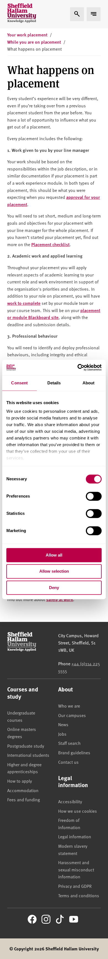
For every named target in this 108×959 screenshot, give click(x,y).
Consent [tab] (19, 382)
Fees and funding (23, 799)
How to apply (19, 781)
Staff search (69, 743)
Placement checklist (50, 244)
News (63, 724)
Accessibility (70, 801)
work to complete (23, 303)
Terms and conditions (78, 895)
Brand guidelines (74, 752)
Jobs (62, 734)
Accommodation (22, 790)
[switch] (94, 496)
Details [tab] (54, 382)
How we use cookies (77, 811)
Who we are (69, 706)
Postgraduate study (25, 746)
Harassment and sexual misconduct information (76, 869)
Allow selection (54, 571)
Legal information (74, 836)
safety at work (59, 599)
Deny (54, 587)
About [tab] (89, 382)
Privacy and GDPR (75, 886)
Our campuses (72, 715)
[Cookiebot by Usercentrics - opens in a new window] (78, 367)
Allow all (54, 555)
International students (28, 755)
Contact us (68, 762)
